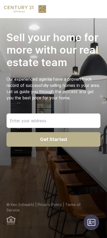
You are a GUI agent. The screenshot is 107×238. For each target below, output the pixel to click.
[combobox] (53, 120)
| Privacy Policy (48, 204)
